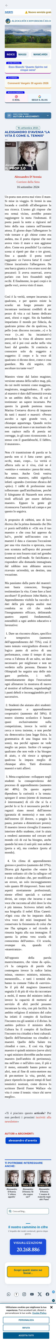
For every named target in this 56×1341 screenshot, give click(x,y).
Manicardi (31, 54)
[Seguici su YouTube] (32, 1294)
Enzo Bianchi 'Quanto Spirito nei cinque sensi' (28, 68)
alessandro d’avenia (23, 1140)
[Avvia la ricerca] (10, 1211)
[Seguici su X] (40, 1294)
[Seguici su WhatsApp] (9, 1294)
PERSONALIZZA (26, 1320)
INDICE (11, 54)
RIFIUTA (26, 1328)
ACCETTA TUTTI (26, 1335)
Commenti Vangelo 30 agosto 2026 (28, 83)
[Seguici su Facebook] (47, 1294)
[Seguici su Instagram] (24, 1294)
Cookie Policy (39, 1313)
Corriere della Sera (28, 181)
